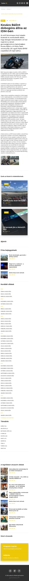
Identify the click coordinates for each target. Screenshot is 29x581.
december (7, 336)
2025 (2, 299)
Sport (6, 184)
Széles (4, 3)
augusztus (7, 343)
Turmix (4, 446)
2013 (2, 413)
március (6, 296)
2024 (2, 306)
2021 (2, 363)
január (6, 313)
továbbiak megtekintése (7, 418)
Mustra (4, 436)
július (6, 346)
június (6, 291)
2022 (2, 333)
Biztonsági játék (6, 431)
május (6, 294)
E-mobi (3, 433)
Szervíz (3, 441)
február (6, 311)
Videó (3, 448)
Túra (3, 443)
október (6, 304)
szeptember (7, 373)
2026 (2, 289)
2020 (2, 395)
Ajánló (3, 426)
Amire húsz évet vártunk (16, 272)
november (7, 301)
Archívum (4, 428)
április (6, 309)
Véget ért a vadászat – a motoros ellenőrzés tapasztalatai (16, 265)
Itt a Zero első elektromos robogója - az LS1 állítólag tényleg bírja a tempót (17, 486)
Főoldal (3, 9)
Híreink (8, 9)
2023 (2, 316)
